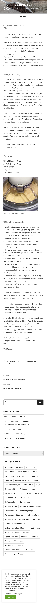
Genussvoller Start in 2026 (14, 434)
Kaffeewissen (24, 519)
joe (24, 25)
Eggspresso (33, 476)
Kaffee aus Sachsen (34, 493)
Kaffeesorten (10, 519)
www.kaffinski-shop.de (14, 545)
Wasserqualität (20, 541)
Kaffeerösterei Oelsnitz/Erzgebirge (19, 511)
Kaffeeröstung (33, 515)
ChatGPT (35, 472)
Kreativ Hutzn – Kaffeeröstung (15, 439)
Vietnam (34, 537)
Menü (25, 17)
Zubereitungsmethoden (14, 554)
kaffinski (23, 5)
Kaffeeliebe (24, 498)
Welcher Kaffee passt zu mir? (15, 417)
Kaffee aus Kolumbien (14, 493)
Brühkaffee (9, 472)
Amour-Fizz (30, 468)
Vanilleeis (12, 363)
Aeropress (9, 468)
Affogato (11, 361)
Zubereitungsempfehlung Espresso (19, 550)
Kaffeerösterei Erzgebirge (30, 506)
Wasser (8, 541)
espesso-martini (22, 480)
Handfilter (35, 489)
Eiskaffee (21, 361)
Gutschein (24, 489)
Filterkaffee (28, 485)
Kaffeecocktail (11, 498)
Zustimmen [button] (11, 597)
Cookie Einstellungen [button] (13, 594)
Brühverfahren (23, 472)
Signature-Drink (11, 537)
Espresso (35, 480)
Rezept (26, 532)
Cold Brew (21, 476)
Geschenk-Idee (11, 489)
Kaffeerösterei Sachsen (14, 515)
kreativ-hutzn (35, 528)
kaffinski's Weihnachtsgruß (16, 528)
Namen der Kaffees (12, 532)
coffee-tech (9, 476)
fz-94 (38, 485)
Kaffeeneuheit (11, 502)
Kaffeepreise (25, 502)
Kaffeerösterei (11, 506)
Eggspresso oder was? (12, 429)
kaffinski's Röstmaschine (15, 524)
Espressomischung (12, 485)
